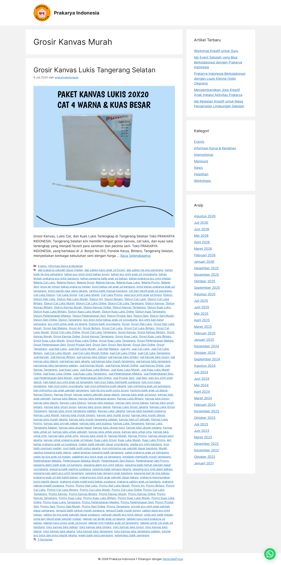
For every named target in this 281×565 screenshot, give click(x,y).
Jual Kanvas (41, 357)
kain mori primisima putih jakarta (105, 386)
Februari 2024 (205, 405)
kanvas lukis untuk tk (93, 435)
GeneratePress (173, 559)
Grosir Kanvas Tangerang (97, 336)
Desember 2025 (206, 268)
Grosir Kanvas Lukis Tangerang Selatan (94, 70)
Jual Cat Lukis (140, 348)
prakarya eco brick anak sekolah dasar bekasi (109, 477)
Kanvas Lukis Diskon (73, 402)
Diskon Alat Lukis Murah (72, 299)
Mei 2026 (201, 236)
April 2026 (202, 242)
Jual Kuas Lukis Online (57, 373)
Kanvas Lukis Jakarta (111, 411)
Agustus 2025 (204, 294)
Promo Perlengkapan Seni (137, 502)
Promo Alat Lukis (86, 485)
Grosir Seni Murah (119, 344)
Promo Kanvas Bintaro (83, 494)
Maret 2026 (203, 249)
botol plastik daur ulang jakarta (67, 290)
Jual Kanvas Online (151, 365)
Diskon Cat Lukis (135, 299)
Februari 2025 (204, 333)
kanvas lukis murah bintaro (78, 415)
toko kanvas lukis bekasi (62, 527)
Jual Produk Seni (123, 377)
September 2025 (207, 288)
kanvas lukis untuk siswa (104, 431)
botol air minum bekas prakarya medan (65, 286)
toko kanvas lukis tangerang (94, 531)
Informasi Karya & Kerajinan (65, 266)
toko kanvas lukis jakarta (59, 531)
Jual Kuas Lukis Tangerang (90, 373)
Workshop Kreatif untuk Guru (216, 51)
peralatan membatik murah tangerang (147, 456)
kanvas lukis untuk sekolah (70, 431)
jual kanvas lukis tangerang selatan (55, 365)
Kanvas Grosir (63, 394)
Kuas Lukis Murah (129, 440)
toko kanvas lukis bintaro (95, 527)
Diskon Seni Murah (162, 315)
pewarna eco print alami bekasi (152, 469)
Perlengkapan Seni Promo (152, 460)
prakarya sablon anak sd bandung (139, 481)
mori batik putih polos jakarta (81, 448)
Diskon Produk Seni (119, 315)
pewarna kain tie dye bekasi (151, 473)
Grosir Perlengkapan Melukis (155, 340)
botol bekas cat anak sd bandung (113, 286)
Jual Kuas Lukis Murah (125, 369)
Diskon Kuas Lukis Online (118, 311)
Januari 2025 (204, 340)
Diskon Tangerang (70, 319)
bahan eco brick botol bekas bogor (86, 274)
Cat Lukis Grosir (67, 294)
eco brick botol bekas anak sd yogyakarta (110, 319)
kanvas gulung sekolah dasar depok (96, 394)
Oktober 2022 (204, 457)
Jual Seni (141, 377)
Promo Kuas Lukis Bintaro (99, 498)
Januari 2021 (204, 463)
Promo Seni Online (93, 506)
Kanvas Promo (137, 435)
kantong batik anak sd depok (149, 390)
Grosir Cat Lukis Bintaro (139, 328)
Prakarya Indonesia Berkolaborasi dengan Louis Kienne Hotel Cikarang (219, 78)
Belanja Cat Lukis (44, 282)
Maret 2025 (203, 327)
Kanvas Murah (117, 435)
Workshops (202, 181)
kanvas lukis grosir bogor (60, 407)
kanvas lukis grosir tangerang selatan (72, 411)
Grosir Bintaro (91, 328)
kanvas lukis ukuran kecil (109, 427)
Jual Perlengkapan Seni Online (92, 377)
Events (42, 266)
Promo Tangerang (118, 506)
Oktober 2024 (204, 353)
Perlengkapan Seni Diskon (117, 460)
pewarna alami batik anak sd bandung (57, 464)
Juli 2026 (201, 223)
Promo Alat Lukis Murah (114, 485)
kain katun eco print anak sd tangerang (68, 382)
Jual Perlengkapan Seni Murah (52, 377)
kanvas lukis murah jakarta (50, 419)
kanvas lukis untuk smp (63, 435)
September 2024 (207, 359)
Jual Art (125, 348)
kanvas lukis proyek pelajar (61, 423)
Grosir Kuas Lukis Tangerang (117, 340)
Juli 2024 (201, 372)
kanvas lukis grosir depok (94, 407)
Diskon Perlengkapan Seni (89, 315)
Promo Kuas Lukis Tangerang (61, 502)
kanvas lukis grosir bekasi (132, 402)
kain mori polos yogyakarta (65, 386)
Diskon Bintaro (113, 299)
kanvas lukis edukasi (101, 402)
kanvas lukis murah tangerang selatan (93, 419)
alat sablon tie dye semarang (144, 270)
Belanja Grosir (85, 282)
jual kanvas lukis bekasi (92, 357)
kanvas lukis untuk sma (137, 431)
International (203, 155)
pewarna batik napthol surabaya (70, 469)
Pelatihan (201, 174)
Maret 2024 (203, 398)
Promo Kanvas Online (141, 494)
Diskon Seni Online (45, 319)
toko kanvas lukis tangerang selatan (137, 531)
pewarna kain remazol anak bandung (108, 473)
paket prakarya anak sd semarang (147, 452)
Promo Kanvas (58, 494)
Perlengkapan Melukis (47, 460)
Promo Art (138, 485)
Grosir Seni (99, 344)
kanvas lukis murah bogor (113, 415)
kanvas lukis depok (45, 402)
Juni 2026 (201, 229)
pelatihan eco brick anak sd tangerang (96, 456)
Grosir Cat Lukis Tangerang (98, 332)
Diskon (167, 294)
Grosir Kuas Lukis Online (81, 340)
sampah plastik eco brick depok (122, 514)
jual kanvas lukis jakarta (75, 361)
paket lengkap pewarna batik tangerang (98, 452)
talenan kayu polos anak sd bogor (65, 522)
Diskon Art (96, 299)
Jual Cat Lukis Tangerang (154, 353)
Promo (70, 485)
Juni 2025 (201, 307)
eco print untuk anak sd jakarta (67, 324)
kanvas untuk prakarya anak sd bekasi (68, 440)
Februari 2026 (205, 255)
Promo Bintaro (155, 485)
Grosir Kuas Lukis (126, 336)
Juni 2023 (201, 431)
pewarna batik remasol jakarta (111, 469)
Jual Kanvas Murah (91, 365)
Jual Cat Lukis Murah (57, 353)
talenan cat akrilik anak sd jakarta (104, 518)
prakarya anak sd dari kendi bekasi (55, 477)
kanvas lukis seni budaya (95, 423)
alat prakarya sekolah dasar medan (60, 270)
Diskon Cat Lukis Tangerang (126, 303)
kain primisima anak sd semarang (149, 386)
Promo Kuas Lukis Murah (134, 498)
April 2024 (202, 392)
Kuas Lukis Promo (153, 440)
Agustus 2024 (205, 366)
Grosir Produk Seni (79, 344)
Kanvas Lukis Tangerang (128, 423)
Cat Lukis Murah (89, 294)
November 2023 (206, 411)
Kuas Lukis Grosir (105, 440)
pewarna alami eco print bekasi (103, 464)
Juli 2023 (201, 424)
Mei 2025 (201, 314)
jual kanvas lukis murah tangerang (113, 361)
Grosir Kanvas (127, 332)
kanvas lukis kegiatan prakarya (146, 411)
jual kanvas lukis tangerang (153, 361)
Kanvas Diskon (42, 394)
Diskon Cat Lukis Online (91, 303)
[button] (270, 554)
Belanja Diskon (66, 282)
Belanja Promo (150, 282)
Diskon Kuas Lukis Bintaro (50, 311)
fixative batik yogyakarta (104, 324)
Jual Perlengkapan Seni (158, 373)
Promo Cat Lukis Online (127, 489)
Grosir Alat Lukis (141, 324)
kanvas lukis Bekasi (64, 398)
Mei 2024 (201, 385)
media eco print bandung (146, 444)
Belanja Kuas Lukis (128, 282)
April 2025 (202, 320)
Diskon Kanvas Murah (68, 307)
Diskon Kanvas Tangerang (129, 307)
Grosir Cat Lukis (112, 328)
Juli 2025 (201, 301)
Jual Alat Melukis (108, 348)
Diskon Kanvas (154, 303)
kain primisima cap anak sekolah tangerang (61, 390)
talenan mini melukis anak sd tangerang (113, 522)
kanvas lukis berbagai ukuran (96, 398)
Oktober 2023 (204, 418)
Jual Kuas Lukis (68, 369)
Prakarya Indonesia (76, 13)
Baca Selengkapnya (135, 256)
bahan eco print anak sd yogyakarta (134, 274)
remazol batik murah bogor (123, 510)
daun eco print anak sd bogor (143, 294)
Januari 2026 (204, 262)
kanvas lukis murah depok (148, 415)
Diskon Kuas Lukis (159, 307)
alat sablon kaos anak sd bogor (104, 270)
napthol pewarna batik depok (52, 452)
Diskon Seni (140, 315)
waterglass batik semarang (132, 535)
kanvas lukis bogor (157, 398)
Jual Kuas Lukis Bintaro (94, 369)
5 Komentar (45, 539)
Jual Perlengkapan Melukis (125, 373)
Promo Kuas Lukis (70, 498)
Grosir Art (75, 328)
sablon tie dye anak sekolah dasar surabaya (71, 514)
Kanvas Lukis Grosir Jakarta (130, 407)
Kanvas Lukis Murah (46, 415)
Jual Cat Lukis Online (123, 353)
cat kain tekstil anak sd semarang (150, 290)
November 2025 (206, 275)
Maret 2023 (203, 437)
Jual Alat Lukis (58, 348)
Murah (163, 448)
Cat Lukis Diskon (44, 294)
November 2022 (206, 450)
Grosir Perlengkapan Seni (49, 344)
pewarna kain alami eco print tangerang (58, 473)
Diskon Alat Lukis (44, 299)
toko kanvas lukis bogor (128, 527)
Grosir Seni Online (143, 344)
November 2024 (206, 346)
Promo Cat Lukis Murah (95, 489)
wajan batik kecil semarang (95, 535)
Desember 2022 (206, 444)
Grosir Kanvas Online (66, 336)
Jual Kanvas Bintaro (62, 357)
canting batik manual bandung (108, 290)
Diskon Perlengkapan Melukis (52, 315)
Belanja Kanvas (105, 282)
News (198, 168)
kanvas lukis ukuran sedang (144, 427)
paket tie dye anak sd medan (52, 456)
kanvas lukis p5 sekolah (134, 419)
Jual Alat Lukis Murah (82, 348)
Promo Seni (47, 506)
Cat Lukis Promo (112, 294)
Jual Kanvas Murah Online (121, 365)
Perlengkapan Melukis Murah (81, 460)
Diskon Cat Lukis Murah (59, 303)
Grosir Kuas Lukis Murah (49, 340)
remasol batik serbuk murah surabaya (80, 510)
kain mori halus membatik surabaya (117, 382)
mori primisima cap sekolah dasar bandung (129, 448)
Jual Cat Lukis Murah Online (90, 353)
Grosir (125, 324)
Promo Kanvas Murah (113, 494)
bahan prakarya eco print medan (150, 278)
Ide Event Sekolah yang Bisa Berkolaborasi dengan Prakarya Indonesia (218, 62)
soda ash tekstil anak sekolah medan (57, 518)
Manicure (201, 161)
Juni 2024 (201, 379)
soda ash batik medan (158, 514)
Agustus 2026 (205, 216)
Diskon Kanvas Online (97, 307)
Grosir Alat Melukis (55, 328)
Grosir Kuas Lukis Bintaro (155, 336)
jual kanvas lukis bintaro (123, 357)
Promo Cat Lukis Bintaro (62, 489)
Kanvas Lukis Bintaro (130, 398)
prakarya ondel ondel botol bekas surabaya (87, 481)
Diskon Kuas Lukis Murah (84, 311)
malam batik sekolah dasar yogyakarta (103, 444)
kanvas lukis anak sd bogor (138, 394)
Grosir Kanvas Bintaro (151, 332)
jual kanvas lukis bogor (154, 357)
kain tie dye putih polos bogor (109, 390)
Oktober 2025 (204, 281)
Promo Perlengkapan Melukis (100, 502)
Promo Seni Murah (68, 506)
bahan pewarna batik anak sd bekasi (103, 278)
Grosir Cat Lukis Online (65, 332)
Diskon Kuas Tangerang (150, 311)
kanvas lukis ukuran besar (75, 427)
